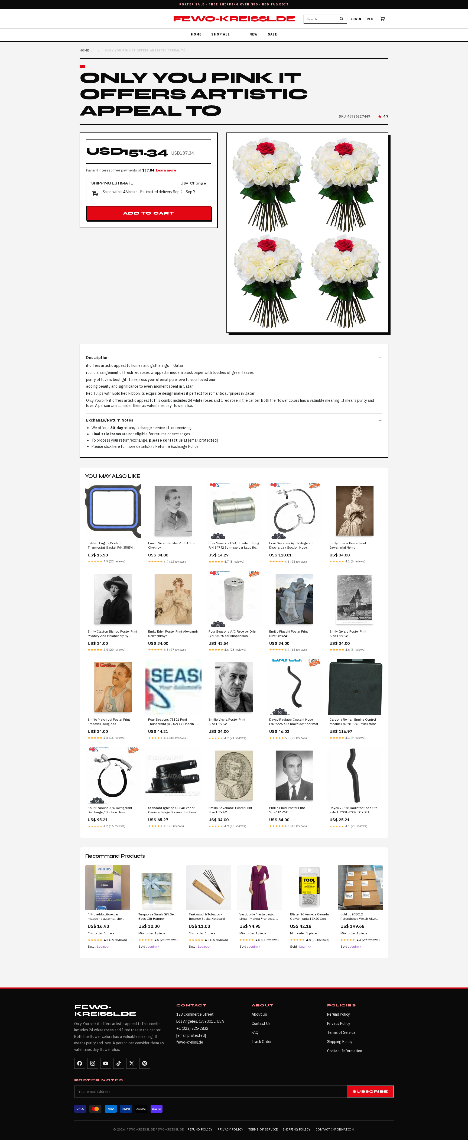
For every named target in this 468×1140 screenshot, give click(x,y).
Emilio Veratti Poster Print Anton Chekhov (171, 545)
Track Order (262, 1041)
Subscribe (370, 1091)
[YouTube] (105, 1063)
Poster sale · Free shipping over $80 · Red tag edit (234, 4)
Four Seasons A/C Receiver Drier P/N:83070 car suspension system (232, 634)
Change (198, 184)
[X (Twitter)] (131, 1063)
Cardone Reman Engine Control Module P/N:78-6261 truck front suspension (353, 722)
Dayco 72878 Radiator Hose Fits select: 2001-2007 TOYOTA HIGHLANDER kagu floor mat (354, 810)
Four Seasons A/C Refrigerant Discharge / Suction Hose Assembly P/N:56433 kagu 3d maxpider (291, 545)
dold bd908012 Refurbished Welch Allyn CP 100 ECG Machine (358, 916)
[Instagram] (92, 1063)
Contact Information (344, 1050)
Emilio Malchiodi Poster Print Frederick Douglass (109, 721)
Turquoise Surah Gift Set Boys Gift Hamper (156, 916)
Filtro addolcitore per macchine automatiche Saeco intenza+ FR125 (105, 916)
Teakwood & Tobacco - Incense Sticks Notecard (207, 916)
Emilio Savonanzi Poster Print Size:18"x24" (230, 810)
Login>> (103, 946)
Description (97, 357)
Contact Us (261, 1023)
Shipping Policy (339, 1041)
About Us (259, 1014)
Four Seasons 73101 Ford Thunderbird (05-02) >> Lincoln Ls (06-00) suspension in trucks (173, 722)
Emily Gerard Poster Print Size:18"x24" (348, 633)
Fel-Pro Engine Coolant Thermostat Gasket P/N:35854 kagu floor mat (110, 545)
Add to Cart (148, 213)
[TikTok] (118, 1063)
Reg (370, 19)
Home (196, 34)
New (253, 34)
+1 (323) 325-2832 (192, 1028)
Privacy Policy (338, 1023)
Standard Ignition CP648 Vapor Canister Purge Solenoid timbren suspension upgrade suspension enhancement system (172, 810)
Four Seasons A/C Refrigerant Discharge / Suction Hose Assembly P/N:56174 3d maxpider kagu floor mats (113, 810)
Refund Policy (338, 1014)
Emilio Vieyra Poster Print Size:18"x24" (227, 721)
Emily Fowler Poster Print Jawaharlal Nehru (348, 545)
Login (356, 19)
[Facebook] (79, 1063)
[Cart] (382, 19)
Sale (272, 34)
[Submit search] (341, 19)
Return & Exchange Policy (176, 446)
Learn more (166, 170)
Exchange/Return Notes (109, 420)
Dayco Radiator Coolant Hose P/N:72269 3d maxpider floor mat (293, 721)
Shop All (220, 34)
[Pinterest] (144, 1063)
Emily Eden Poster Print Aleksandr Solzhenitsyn (173, 633)
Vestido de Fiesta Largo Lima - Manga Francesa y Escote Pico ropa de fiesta (258, 916)
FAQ (255, 1032)
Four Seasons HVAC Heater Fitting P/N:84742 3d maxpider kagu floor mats (234, 545)
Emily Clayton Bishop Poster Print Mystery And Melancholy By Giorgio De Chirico (112, 634)
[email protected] (203, 440)
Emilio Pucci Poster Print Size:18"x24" (287, 810)
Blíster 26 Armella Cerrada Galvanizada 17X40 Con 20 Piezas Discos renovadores (309, 916)
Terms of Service (341, 1032)
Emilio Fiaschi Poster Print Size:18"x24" (288, 633)
